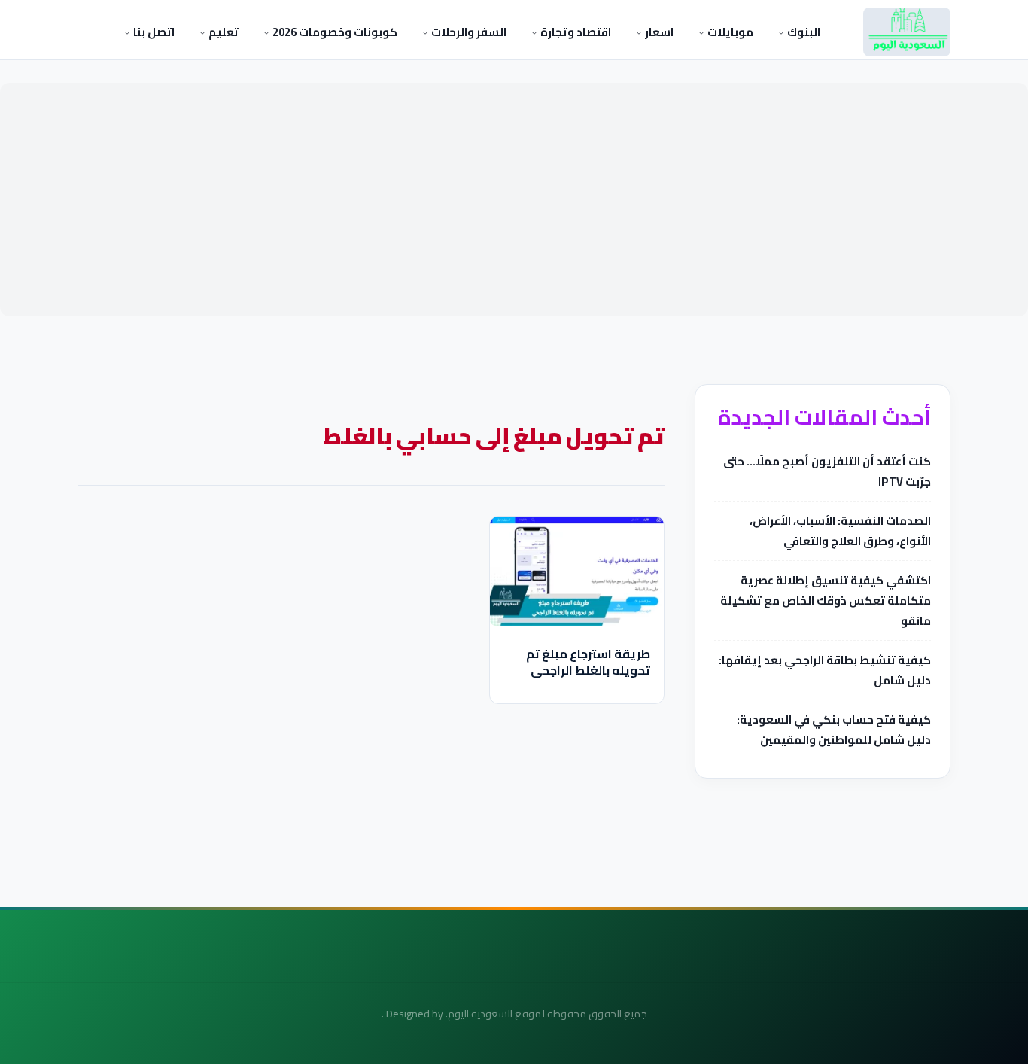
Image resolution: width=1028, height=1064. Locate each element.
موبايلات (729, 32)
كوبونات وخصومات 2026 (333, 32)
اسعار (658, 32)
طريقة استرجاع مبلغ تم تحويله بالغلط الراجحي (588, 661)
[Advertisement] (514, 199)
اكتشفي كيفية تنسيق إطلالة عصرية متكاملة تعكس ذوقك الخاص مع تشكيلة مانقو (825, 600)
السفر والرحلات (467, 32)
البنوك (802, 32)
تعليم (222, 32)
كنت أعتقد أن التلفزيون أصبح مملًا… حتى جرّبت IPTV (827, 471)
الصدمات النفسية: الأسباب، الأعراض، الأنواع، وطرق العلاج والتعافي (840, 531)
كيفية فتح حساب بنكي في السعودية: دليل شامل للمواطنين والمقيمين (834, 729)
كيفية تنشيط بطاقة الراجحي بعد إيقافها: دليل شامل (825, 670)
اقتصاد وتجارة (574, 32)
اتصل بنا (153, 32)
